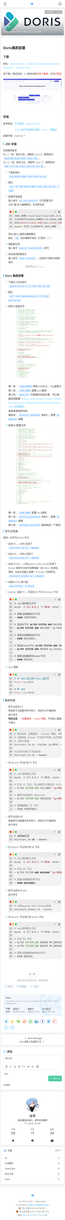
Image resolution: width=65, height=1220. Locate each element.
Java (36, 986)
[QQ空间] (12, 1021)
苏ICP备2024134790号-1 (34, 1208)
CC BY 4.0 (49, 1011)
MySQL (23, 986)
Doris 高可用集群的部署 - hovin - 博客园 (36, 129)
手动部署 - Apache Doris (27, 123)
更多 (57, 1150)
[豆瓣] (30, 1021)
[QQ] (6, 1021)
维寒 (8, 1011)
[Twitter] (48, 1021)
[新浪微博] (24, 1021)
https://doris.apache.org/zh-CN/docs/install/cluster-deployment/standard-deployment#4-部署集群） (35, 402)
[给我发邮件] (32, 1140)
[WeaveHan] (33, 4)
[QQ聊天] (13, 1140)
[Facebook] (42, 1021)
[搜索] (60, 4)
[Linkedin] (36, 1021)
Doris (58, 12)
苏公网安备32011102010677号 (34, 1211)
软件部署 (49, 12)
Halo (31, 1205)
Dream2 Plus (42, 1205)
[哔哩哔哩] (52, 1140)
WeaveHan (41, 1201)
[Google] (54, 1021)
